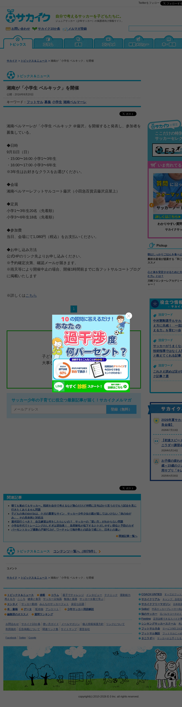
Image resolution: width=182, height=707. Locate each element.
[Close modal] (128, 315)
